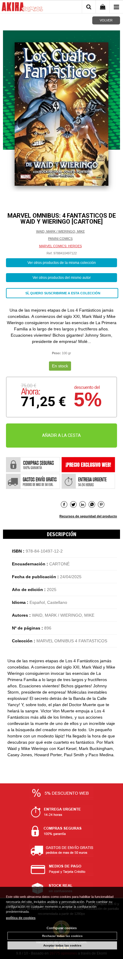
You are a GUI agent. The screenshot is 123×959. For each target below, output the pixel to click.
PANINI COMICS (60, 238)
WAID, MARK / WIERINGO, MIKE (60, 231)
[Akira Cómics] (22, 8)
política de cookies (21, 918)
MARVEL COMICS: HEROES (60, 246)
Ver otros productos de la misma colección (61, 263)
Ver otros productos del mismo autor (62, 278)
